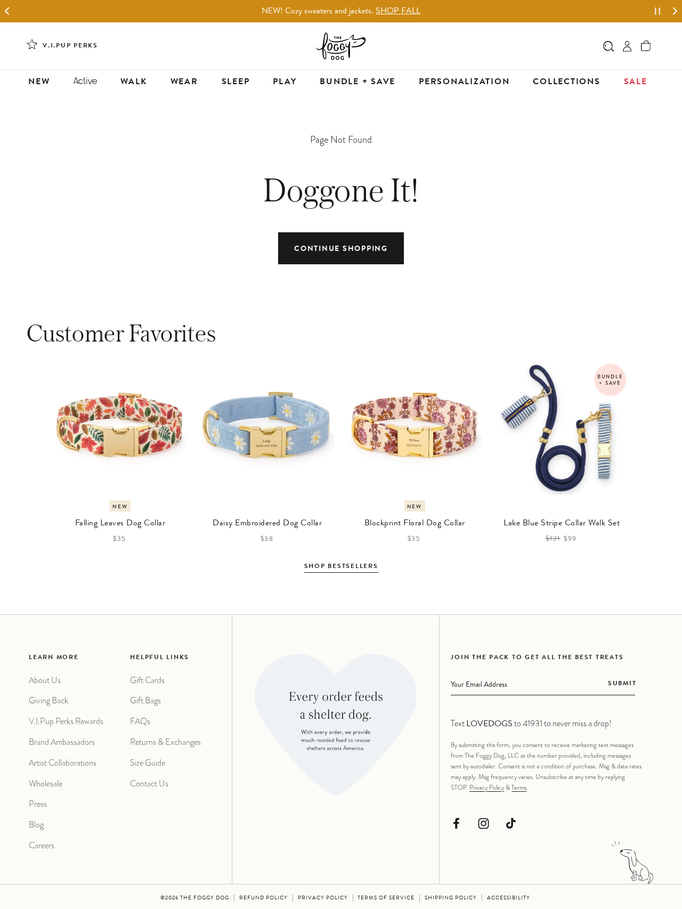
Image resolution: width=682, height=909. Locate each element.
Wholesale (45, 783)
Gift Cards (147, 680)
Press (38, 804)
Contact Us (149, 783)
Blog (36, 824)
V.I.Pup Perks (70, 46)
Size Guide (147, 763)
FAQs (140, 721)
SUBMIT (622, 684)
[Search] (608, 46)
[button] (646, 46)
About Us (45, 680)
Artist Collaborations (62, 763)
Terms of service (386, 898)
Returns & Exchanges (165, 742)
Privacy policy (323, 898)
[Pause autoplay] (657, 11)
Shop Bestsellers (341, 567)
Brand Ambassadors (62, 742)
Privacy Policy (486, 787)
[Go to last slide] (7, 11)
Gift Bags (145, 700)
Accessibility (508, 898)
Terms (519, 787)
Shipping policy (451, 898)
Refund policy (263, 898)
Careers (41, 845)
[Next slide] (675, 11)
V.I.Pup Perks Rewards (66, 721)
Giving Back (48, 700)
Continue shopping (341, 249)
